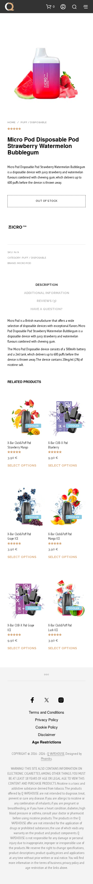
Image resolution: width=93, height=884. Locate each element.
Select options (21, 465)
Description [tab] (46, 285)
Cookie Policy (46, 727)
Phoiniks (46, 759)
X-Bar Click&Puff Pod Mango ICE (60, 536)
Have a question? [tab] (46, 309)
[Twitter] (47, 700)
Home (11, 122)
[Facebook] (32, 700)
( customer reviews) (46, 128)
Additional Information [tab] (46, 293)
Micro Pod (24, 263)
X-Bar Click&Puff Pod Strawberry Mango (19, 445)
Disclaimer (46, 734)
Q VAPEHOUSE (55, 754)
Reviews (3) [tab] (46, 301)
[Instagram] (61, 700)
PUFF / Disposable (34, 122)
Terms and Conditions (46, 712)
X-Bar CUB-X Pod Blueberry (58, 445)
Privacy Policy (46, 719)
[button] (50, 6)
